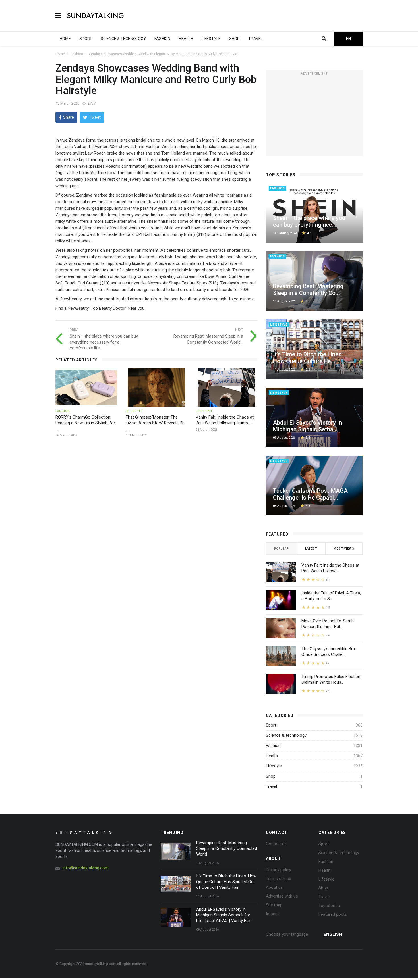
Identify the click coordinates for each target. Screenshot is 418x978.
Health (272, 755)
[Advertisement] (259, 15)
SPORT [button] (85, 38)
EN (348, 38)
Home (60, 54)
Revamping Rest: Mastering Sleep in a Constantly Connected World (226, 848)
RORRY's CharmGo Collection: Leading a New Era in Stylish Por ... (85, 423)
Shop (271, 776)
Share (68, 117)
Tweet (95, 117)
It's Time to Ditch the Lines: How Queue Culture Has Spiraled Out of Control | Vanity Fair (226, 881)
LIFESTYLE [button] (211, 38)
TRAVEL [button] (255, 38)
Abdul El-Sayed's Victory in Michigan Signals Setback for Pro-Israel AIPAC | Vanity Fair (223, 915)
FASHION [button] (162, 38)
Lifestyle (274, 766)
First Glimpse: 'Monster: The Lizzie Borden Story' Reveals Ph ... (155, 423)
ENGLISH (333, 934)
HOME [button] (65, 38)
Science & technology (286, 735)
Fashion (77, 54)
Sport (271, 725)
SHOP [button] (234, 38)
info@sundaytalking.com (86, 868)
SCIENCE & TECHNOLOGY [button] (123, 38)
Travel (271, 786)
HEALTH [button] (186, 38)
